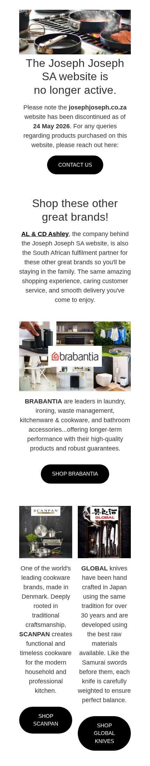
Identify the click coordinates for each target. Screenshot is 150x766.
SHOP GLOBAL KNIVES (104, 733)
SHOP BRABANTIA (75, 474)
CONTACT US (75, 165)
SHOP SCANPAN (45, 720)
